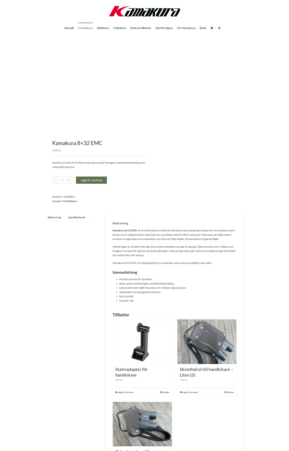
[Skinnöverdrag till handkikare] (142, 424)
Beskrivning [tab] (54, 217)
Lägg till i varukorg (91, 180)
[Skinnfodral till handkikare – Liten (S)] (206, 341)
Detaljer (165, 392)
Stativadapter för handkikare (131, 372)
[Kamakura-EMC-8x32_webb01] (92, 83)
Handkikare (70, 201)
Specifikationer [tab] (76, 217)
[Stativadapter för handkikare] (142, 341)
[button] (219, 28)
